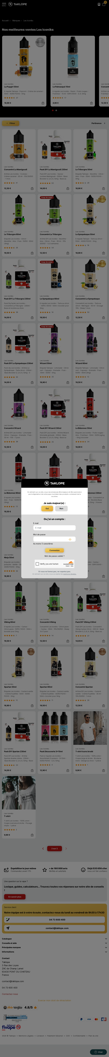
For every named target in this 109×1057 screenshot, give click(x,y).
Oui (47, 508)
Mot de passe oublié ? (54, 556)
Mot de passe (39, 534)
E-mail (35, 523)
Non (61, 508)
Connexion (54, 550)
